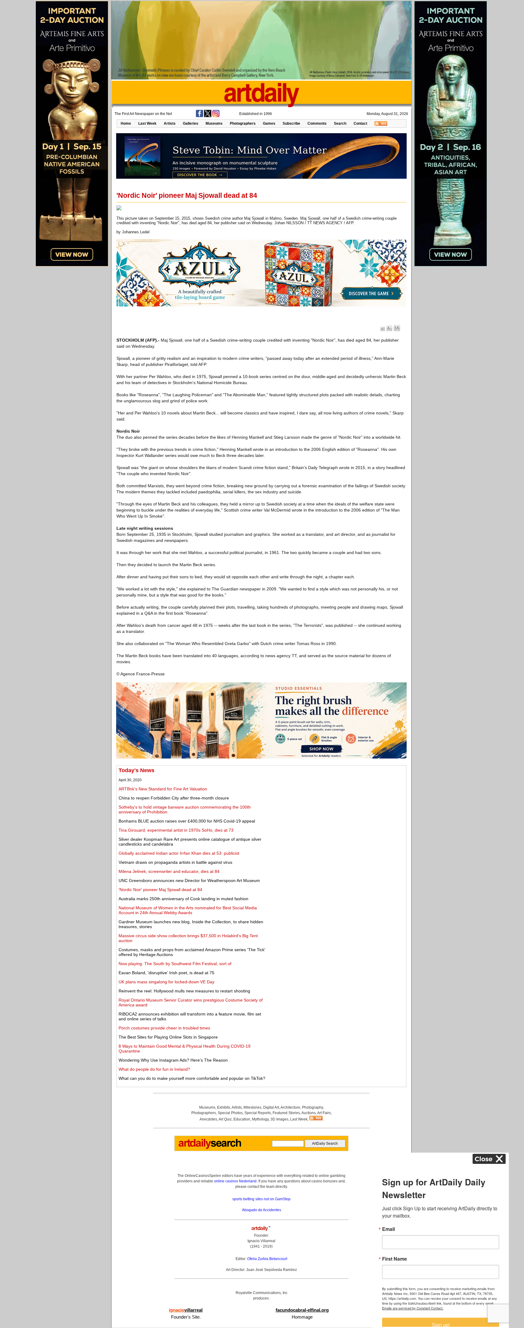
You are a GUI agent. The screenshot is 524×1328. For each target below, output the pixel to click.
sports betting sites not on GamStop (261, 1199)
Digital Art (271, 1107)
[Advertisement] (336, 809)
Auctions (308, 1113)
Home (126, 123)
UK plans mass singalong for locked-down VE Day (166, 981)
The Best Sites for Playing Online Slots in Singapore (168, 1037)
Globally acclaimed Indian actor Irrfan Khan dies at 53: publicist (179, 853)
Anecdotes (208, 1119)
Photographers (243, 123)
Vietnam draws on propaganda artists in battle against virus (175, 862)
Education (241, 1119)
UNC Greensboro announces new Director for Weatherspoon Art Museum (189, 880)
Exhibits (223, 1107)
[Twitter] (207, 116)
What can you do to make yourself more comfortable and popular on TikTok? (192, 1078)
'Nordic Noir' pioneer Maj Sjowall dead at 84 (160, 889)
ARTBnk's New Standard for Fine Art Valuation (163, 788)
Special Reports (257, 1113)
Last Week (147, 123)
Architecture (290, 1107)
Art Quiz (225, 1119)
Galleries (190, 123)
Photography (312, 1107)
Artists (170, 123)
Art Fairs (324, 1113)
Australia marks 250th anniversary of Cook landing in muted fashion (183, 898)
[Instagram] (216, 116)
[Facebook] (199, 116)
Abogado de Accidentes (261, 1210)
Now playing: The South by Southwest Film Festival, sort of (175, 963)
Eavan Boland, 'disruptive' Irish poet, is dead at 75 (166, 972)
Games (269, 123)
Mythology (260, 1119)
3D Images (279, 1119)
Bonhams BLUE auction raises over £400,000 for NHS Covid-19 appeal (187, 821)
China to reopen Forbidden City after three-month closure (174, 798)
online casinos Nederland (235, 1181)
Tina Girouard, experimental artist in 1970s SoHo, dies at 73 (176, 830)
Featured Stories (286, 1113)
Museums (214, 123)
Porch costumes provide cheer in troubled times (164, 1028)
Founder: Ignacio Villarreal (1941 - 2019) (261, 1241)
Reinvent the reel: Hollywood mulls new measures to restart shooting (184, 990)
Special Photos (230, 1113)
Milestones (252, 1107)
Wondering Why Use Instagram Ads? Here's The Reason (173, 1060)
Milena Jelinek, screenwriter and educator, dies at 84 (169, 871)
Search (340, 123)
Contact (360, 123)
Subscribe (291, 123)
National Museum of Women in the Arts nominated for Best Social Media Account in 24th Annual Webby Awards (188, 910)
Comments (317, 123)
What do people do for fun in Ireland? (154, 1069)
